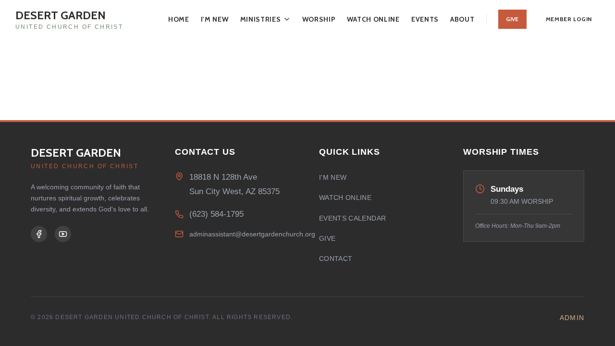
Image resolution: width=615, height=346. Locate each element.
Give (512, 19)
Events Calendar (352, 218)
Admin (572, 317)
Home (178, 19)
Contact (335, 258)
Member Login (569, 19)
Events (425, 19)
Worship (319, 19)
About (462, 19)
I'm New (215, 19)
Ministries (260, 19)
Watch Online (373, 19)
